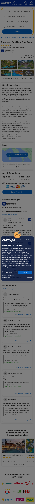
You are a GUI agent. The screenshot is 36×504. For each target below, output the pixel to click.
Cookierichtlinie (6, 277)
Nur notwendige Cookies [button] (26, 240)
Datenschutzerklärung (8, 275)
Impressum (29, 277)
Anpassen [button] (9, 272)
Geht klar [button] (25, 272)
